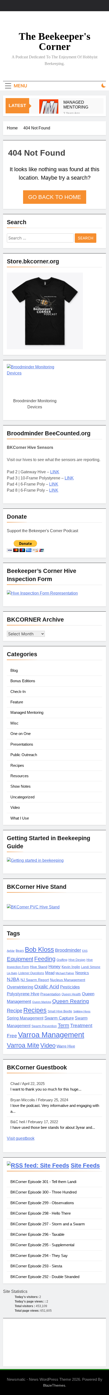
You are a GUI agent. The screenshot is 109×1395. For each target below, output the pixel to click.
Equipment (20, 959)
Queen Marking (41, 1001)
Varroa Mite (23, 1045)
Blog (14, 670)
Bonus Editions (22, 681)
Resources (19, 776)
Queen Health (71, 994)
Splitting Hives (81, 1011)
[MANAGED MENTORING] (48, 108)
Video (15, 807)
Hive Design (76, 960)
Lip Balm (12, 973)
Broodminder (68, 950)
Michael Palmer (65, 973)
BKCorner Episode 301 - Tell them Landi (43, 1181)
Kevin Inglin (71, 967)
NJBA (13, 979)
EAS (84, 950)
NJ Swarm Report (35, 980)
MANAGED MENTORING (75, 104)
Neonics (82, 973)
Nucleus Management (67, 980)
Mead (50, 973)
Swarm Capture (59, 1018)
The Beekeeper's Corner (54, 41)
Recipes (17, 765)
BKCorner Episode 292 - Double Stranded (44, 1277)
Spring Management (25, 1018)
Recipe (14, 1010)
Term (63, 1025)
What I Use (19, 818)
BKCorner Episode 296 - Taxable (37, 1234)
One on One (20, 733)
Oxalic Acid (46, 986)
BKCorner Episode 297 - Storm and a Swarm (47, 1224)
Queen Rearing (70, 1001)
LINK (54, 472)
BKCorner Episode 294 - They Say (39, 1255)
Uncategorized (22, 797)
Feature (16, 702)
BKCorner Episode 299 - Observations (42, 1203)
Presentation (50, 994)
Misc (14, 723)
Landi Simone (90, 967)
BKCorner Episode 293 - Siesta (36, 1266)
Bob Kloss (39, 949)
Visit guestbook (20, 1138)
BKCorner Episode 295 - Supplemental (42, 1245)
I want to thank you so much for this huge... (45, 1089)
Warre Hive (66, 1046)
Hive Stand (38, 967)
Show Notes (20, 786)
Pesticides (70, 987)
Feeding (45, 959)
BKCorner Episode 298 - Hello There (40, 1213)
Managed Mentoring (26, 712)
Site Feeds (85, 1165)
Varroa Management (51, 1034)
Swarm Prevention (44, 1026)
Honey (54, 966)
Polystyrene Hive (23, 993)
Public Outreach (23, 755)
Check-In (18, 691)
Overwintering (20, 987)
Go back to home (54, 197)
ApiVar (11, 950)
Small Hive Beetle (60, 1011)
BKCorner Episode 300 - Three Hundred (43, 1192)
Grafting (62, 960)
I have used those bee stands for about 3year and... (52, 1127)
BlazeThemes (54, 1385)
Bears (20, 951)
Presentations (21, 744)
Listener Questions (31, 973)
